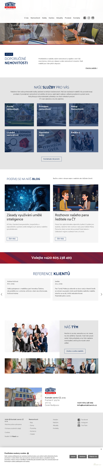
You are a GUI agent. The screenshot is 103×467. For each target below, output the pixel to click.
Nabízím (55, 422)
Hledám (55, 419)
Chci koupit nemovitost (44, 35)
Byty (31, 422)
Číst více (12, 238)
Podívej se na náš (23, 179)
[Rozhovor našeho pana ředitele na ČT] (75, 197)
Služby (44, 18)
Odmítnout (82, 456)
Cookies (7, 432)
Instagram (84, 422)
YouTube (84, 425)
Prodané (68, 18)
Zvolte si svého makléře (74, 351)
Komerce (33, 431)
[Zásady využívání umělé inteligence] (27, 197)
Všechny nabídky (91, 68)
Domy (32, 425)
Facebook (84, 419)
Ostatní (32, 434)
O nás (26, 18)
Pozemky (33, 428)
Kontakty (76, 18)
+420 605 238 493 (58, 258)
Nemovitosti (35, 18)
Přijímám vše (93, 456)
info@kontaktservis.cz (87, 405)
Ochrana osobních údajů (13, 428)
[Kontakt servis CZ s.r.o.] (59, 391)
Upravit (73, 456)
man (15, 436)
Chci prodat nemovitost (21, 35)
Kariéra (51, 18)
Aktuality (59, 18)
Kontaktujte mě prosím (51, 159)
